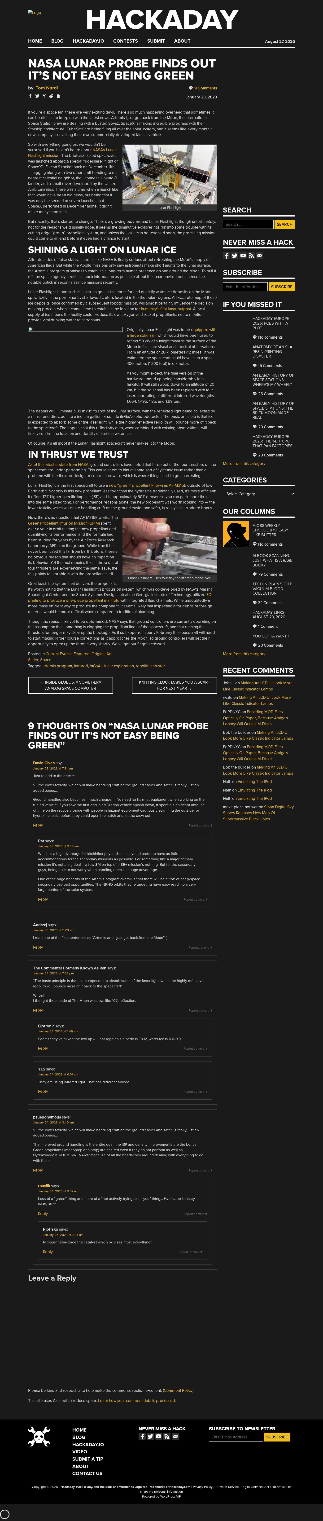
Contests (125, 41)
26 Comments (270, 393)
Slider (33, 659)
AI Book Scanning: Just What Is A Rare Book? (272, 560)
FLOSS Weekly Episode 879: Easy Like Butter (270, 530)
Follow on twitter (234, 255)
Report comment (200, 825)
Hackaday (162, 20)
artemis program (57, 665)
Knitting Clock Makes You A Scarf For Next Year (174, 685)
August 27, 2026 (280, 41)
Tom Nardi (47, 88)
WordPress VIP (170, 1497)
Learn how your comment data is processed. (137, 1400)
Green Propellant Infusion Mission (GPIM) (64, 523)
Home (35, 41)
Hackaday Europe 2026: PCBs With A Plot (271, 323)
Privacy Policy (203, 1487)
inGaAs (96, 665)
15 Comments (269, 365)
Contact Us (87, 1474)
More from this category (244, 463)
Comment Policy (178, 1390)
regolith (142, 665)
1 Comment (267, 626)
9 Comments (205, 88)
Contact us (259, 255)
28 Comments (270, 455)
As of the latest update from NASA (58, 464)
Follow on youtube (243, 255)
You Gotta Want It (272, 636)
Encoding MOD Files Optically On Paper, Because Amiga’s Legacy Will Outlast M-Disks (255, 717)
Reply (38, 825)
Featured (82, 653)
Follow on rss (251, 255)
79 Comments (270, 574)
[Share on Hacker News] (44, 95)
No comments (270, 337)
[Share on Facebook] (30, 95)
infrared (81, 665)
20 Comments (270, 426)
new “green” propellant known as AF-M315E (147, 485)
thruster (158, 665)
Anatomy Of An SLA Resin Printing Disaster (272, 352)
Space (45, 659)
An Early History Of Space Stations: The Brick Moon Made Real (273, 410)
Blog (57, 41)
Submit (156, 41)
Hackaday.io (88, 41)
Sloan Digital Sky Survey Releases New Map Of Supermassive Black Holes (258, 813)
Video (79, 1452)
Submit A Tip (87, 1459)
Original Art (102, 653)
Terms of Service (227, 1487)
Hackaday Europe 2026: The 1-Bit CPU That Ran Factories (272, 441)
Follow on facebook (226, 255)
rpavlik (44, 1185)
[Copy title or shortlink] (58, 96)
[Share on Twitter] (37, 95)
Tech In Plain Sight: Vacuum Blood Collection (272, 589)
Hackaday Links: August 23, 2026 (269, 615)
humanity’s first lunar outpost (166, 308)
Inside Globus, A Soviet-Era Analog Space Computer (70, 685)
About (182, 41)
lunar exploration (119, 665)
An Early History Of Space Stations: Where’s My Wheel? (273, 380)
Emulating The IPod (255, 781)
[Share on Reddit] (51, 95)
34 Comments (270, 602)
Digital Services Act (255, 1487)
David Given (44, 762)
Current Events (59, 653)
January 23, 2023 (201, 97)
